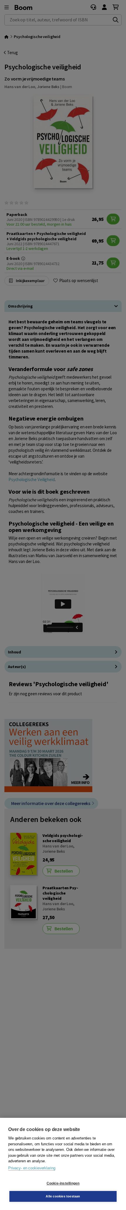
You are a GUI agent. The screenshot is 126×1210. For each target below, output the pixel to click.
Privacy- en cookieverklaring (31, 1168)
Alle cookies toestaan (63, 1196)
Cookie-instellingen (63, 1183)
